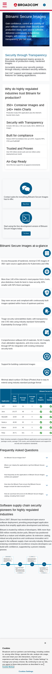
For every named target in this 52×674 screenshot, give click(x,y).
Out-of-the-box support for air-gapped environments (23, 165)
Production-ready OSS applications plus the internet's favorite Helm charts (23, 114)
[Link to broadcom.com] (26, 5)
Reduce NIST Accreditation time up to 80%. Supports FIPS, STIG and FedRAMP (25, 140)
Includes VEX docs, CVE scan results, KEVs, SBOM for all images (25, 127)
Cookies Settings (26, 671)
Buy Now (26, 204)
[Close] (45, 643)
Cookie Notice (8, 667)
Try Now (26, 233)
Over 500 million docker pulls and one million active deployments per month (23, 153)
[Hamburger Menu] (5, 3)
